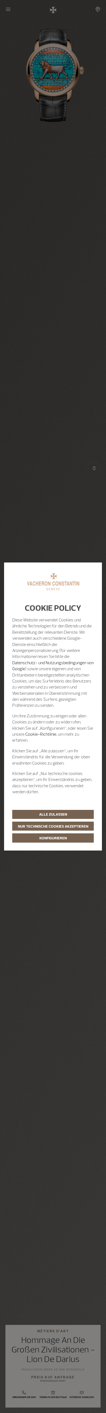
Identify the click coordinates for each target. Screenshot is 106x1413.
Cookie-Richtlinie (40, 734)
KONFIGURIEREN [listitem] (53, 838)
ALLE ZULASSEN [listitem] (53, 814)
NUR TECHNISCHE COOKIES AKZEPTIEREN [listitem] (53, 826)
